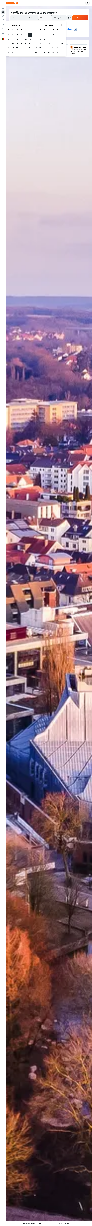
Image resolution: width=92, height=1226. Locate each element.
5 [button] (25, 35)
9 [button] (12, 39)
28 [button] (44, 52)
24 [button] (17, 48)
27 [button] (30, 48)
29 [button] (8, 52)
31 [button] (57, 52)
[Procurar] (3, 12)
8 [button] (8, 39)
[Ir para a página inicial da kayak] (12, 3)
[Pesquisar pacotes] (3, 20)
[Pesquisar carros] (3, 16)
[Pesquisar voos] (3, 8)
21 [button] (44, 48)
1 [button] (8, 35)
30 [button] (13, 52)
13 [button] (30, 39)
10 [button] (17, 39)
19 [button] (26, 43)
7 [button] (44, 39)
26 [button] (26, 48)
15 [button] (8, 43)
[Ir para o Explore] (3, 25)
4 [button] (21, 35)
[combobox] (26, 17)
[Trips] (3, 34)
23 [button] (13, 48)
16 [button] (13, 43)
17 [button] (17, 43)
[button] (3, 3)
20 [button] (30, 43)
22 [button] (8, 48)
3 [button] (17, 35)
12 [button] (26, 39)
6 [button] (30, 35)
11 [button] (21, 39)
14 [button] (44, 43)
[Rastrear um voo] (3, 28)
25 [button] (21, 48)
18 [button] (21, 43)
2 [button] (12, 35)
